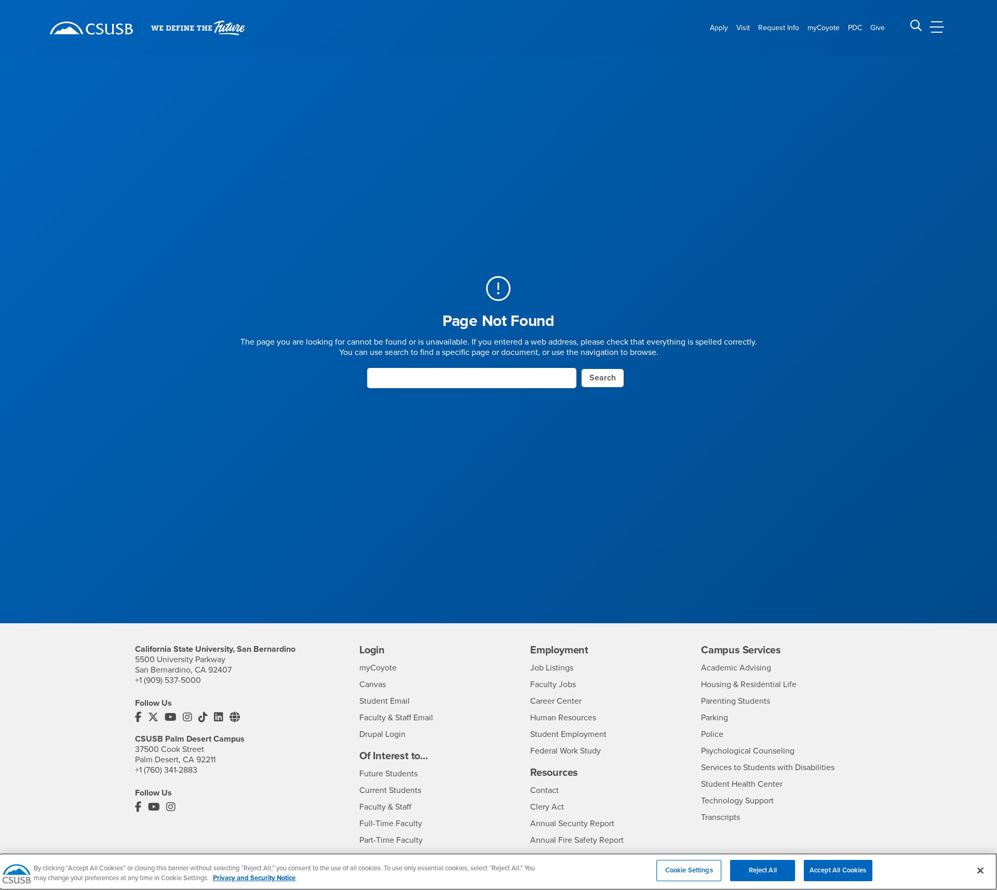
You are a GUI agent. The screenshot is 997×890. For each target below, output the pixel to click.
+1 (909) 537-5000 (168, 680)
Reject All (763, 870)
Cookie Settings (689, 870)
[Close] (980, 870)
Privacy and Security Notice (254, 878)
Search (602, 378)
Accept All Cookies (838, 870)
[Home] (91, 28)
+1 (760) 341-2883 (166, 770)
